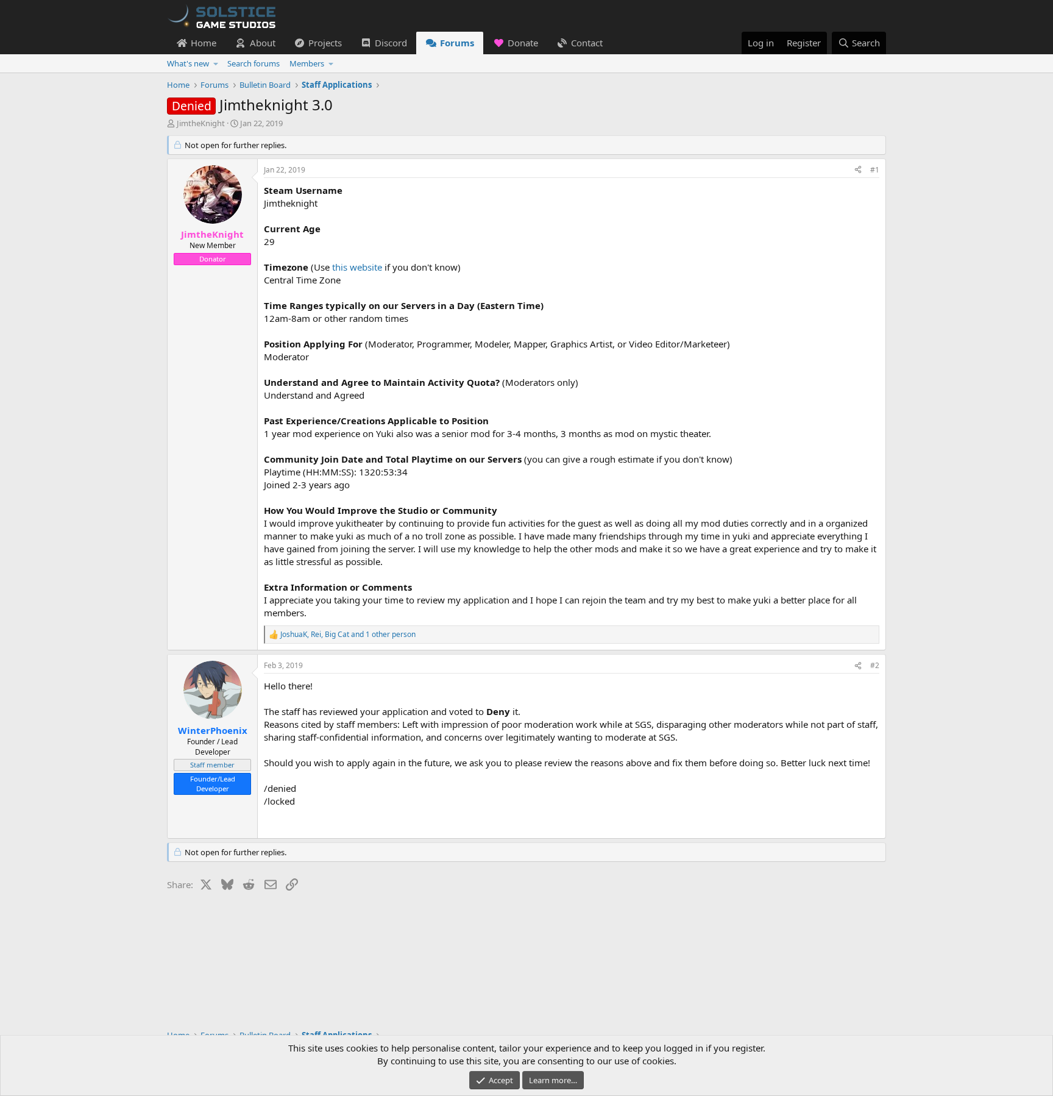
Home (203, 43)
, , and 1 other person (348, 634)
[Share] (858, 170)
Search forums (253, 63)
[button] (216, 63)
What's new (188, 63)
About (262, 43)
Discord (391, 43)
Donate (523, 43)
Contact (587, 43)
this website (357, 267)
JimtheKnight (201, 123)
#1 (874, 170)
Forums (457, 43)
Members (306, 63)
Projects (325, 43)
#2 (874, 665)
